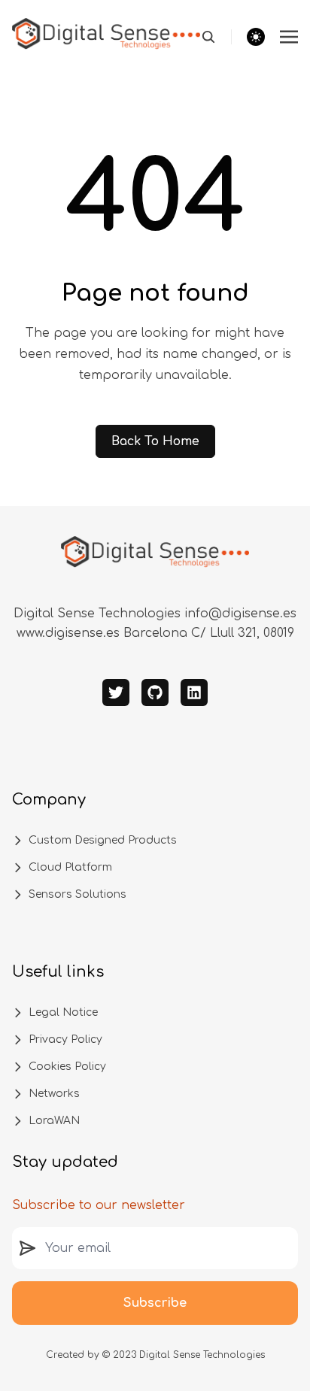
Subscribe (155, 1303)
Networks (54, 1093)
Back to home (155, 441)
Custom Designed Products (103, 840)
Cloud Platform (70, 867)
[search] (216, 36)
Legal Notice (63, 1012)
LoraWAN (54, 1120)
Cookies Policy (67, 1066)
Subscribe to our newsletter (98, 1205)
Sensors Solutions (77, 894)
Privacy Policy (65, 1039)
